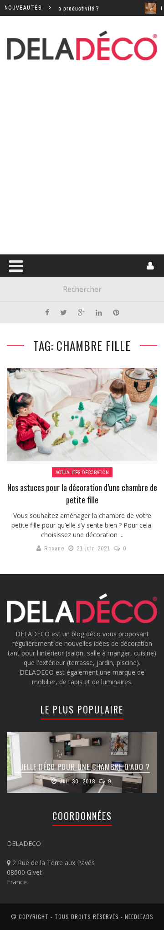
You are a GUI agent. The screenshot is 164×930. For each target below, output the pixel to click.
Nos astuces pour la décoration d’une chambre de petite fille (82, 493)
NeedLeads (139, 916)
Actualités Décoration (82, 472)
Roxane (54, 548)
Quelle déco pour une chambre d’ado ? (82, 766)
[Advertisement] (82, 156)
